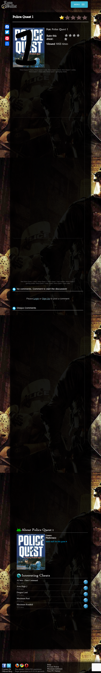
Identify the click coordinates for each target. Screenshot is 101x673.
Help (49, 665)
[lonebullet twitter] (9, 667)
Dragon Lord (22, 592)
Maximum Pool (23, 598)
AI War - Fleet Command (27, 580)
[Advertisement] (56, 95)
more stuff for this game (55, 541)
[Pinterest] (7, 38)
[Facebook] (7, 26)
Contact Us (6, 669)
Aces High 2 (22, 586)
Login (36, 298)
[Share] (7, 43)
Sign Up (46, 298)
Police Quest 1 (60, 29)
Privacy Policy (53, 667)
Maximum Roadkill (25, 604)
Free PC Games (53, 671)
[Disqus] (47, 344)
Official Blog (7, 671)
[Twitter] (7, 32)
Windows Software (54, 669)
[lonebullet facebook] (4, 667)
